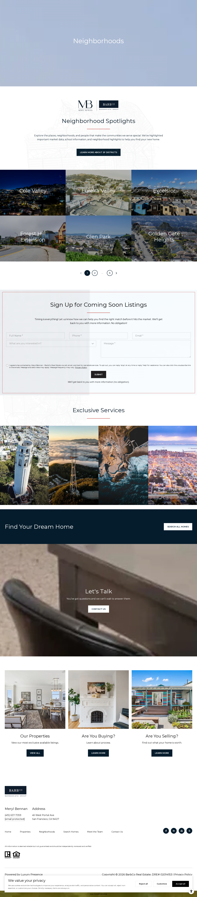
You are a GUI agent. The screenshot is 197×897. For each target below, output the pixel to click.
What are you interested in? (25, 343)
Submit (98, 374)
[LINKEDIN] (174, 831)
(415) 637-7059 (13, 815)
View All (35, 753)
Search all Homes (178, 526)
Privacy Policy (81, 367)
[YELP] (189, 831)
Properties (25, 831)
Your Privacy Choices (98, 894)
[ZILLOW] (181, 831)
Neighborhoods (47, 831)
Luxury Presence (32, 874)
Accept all (180, 884)
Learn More (98, 753)
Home (8, 831)
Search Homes (70, 831)
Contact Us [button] (99, 609)
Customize (162, 884)
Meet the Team (95, 831)
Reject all (143, 884)
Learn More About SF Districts (98, 152)
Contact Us (117, 831)
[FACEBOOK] (166, 831)
